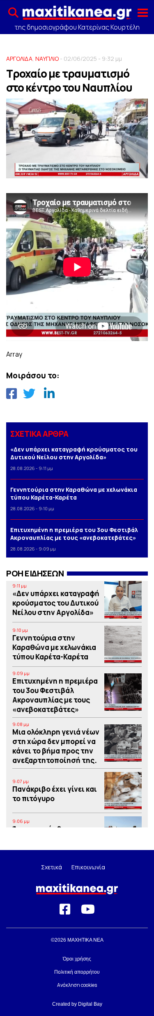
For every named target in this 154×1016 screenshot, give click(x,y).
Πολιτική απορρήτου (77, 972)
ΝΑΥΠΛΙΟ (47, 58)
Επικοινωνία (88, 867)
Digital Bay (90, 1004)
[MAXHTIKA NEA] (77, 15)
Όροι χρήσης (77, 959)
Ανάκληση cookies (77, 984)
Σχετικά (51, 867)
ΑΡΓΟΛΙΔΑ (19, 58)
